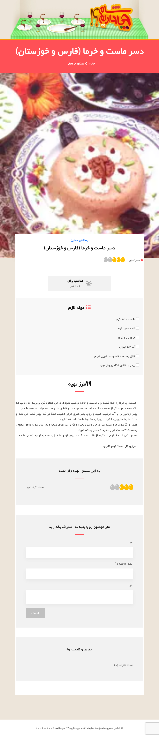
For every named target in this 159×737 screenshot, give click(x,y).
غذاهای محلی (75, 63)
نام (131, 542)
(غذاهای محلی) (79, 240)
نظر (131, 585)
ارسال (35, 613)
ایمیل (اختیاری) (124, 564)
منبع (134, 260)
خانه (92, 63)
